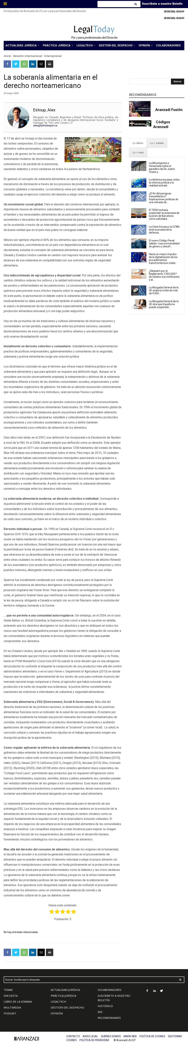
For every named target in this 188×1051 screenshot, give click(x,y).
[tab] (138, 143)
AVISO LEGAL (90, 1036)
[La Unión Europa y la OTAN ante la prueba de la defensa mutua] (139, 230)
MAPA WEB (130, 1036)
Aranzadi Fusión (168, 109)
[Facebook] (7, 64)
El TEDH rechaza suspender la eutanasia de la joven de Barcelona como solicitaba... (164, 214)
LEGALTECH (58, 1001)
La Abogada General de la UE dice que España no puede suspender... (163, 304)
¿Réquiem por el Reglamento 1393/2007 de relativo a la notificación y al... (164, 275)
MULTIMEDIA (12, 1007)
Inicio (7, 55)
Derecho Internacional (27, 55)
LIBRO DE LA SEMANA (18, 1001)
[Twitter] (15, 64)
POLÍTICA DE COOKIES (152, 1036)
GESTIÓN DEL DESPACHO (67, 1007)
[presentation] (138, 143)
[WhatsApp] (24, 64)
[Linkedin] (32, 64)
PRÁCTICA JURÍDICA (63, 995)
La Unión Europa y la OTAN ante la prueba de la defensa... (164, 229)
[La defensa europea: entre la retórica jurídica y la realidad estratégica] (139, 183)
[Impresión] (49, 64)
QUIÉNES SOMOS (111, 1036)
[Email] (41, 64)
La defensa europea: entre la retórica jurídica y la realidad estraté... (164, 182)
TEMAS (8, 990)
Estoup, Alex (44, 110)
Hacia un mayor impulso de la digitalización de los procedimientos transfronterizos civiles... (163, 258)
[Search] (136, 4)
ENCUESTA (11, 995)
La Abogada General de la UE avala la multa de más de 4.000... (163, 290)
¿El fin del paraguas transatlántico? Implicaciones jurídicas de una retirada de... (163, 198)
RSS (100, 1012)
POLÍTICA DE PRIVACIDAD (94, 1040)
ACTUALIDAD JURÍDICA (65, 990)
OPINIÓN (57, 1013)
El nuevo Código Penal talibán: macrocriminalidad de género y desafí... (164, 243)
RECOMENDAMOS (109, 1018)
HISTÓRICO (105, 1006)
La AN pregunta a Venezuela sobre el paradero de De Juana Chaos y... (162, 167)
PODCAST (10, 1013)
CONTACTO (73, 1036)
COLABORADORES (109, 990)
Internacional (53, 55)
